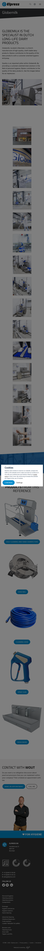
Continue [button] (8, 482)
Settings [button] (19, 482)
